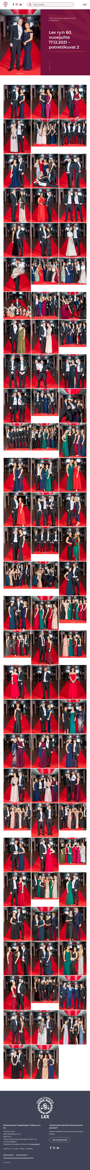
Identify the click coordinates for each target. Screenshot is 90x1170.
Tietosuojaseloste (21, 1155)
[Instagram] (17, 4)
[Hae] (30, 4)
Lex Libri (15, 1149)
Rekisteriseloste (8, 1155)
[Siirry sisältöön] (50, 66)
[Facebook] (13, 4)
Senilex (22, 1149)
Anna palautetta (59, 1139)
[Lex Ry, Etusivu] (5, 5)
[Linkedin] (21, 4)
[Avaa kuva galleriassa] (17, 102)
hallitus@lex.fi (35, 1144)
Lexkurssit (6, 1149)
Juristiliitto (29, 1149)
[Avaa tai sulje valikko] (85, 4)
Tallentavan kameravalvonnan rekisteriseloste (18, 1158)
